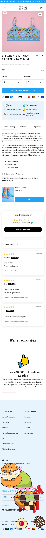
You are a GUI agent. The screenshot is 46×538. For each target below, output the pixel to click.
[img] (9, 254)
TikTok (27, 428)
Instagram (28, 417)
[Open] (4, 8)
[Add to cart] (29, 199)
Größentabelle (17, 76)
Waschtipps (5, 521)
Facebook (28, 422)
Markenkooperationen (10, 433)
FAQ (3, 438)
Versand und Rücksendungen (31, 521)
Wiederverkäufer (8, 444)
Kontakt (5, 428)
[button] (21, 50)
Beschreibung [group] (9, 126)
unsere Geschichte (8, 417)
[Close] (44, 1)
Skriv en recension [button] (23, 229)
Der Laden (5, 422)
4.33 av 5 (29, 220)
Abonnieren (29, 433)
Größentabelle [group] (24, 126)
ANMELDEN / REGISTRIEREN (13, 510)
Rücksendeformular (9, 449)
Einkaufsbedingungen (15, 521)
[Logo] (23, 8)
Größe (4, 76)
